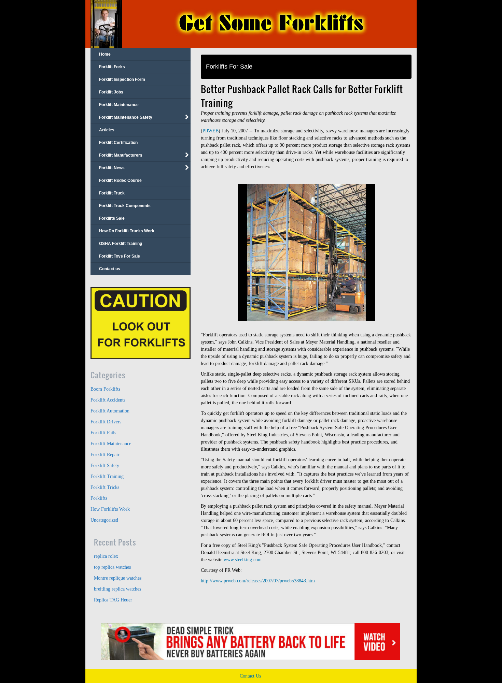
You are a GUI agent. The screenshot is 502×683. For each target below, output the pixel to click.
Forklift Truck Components (125, 205)
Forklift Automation (109, 410)
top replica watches (112, 567)
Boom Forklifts (105, 389)
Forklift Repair (105, 454)
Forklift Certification (118, 142)
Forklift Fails (103, 432)
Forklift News (112, 167)
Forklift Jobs (111, 92)
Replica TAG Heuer (113, 599)
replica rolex (106, 556)
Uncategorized (104, 520)
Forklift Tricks (104, 487)
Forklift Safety (104, 465)
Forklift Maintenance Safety (125, 117)
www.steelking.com (243, 559)
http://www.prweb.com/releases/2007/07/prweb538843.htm (258, 580)
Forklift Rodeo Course (120, 180)
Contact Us (250, 676)
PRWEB (211, 130)
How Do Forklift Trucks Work (126, 231)
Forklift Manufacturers (120, 155)
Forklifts (98, 498)
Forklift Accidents (107, 400)
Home (105, 54)
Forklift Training (107, 476)
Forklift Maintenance (119, 104)
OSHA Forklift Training (120, 243)
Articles (106, 130)
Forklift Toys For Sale (119, 256)
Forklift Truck (112, 193)
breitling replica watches (117, 589)
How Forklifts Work (110, 509)
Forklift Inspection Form (122, 79)
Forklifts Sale (112, 218)
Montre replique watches (117, 578)
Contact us (109, 268)
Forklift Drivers (105, 421)
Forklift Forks (112, 66)
